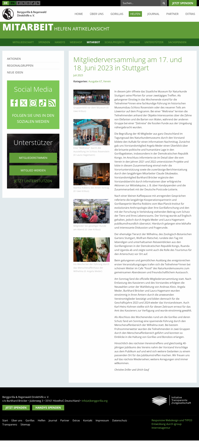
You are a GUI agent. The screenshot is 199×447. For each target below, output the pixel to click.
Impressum (102, 420)
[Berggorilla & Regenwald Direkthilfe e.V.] (24, 14)
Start (5, 420)
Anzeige (134, 42)
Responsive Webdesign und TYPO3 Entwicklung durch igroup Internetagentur (172, 424)
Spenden (44, 42)
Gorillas (117, 14)
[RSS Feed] (38, 3)
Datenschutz (119, 420)
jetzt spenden (182, 3)
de (5, 3)
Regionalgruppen (20, 65)
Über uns (97, 14)
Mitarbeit (93, 42)
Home (79, 14)
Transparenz (9, 424)
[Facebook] (18, 3)
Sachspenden (177, 42)
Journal (153, 14)
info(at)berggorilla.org (95, 400)
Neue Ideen (15, 72)
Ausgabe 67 (95, 81)
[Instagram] (28, 3)
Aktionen (14, 59)
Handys (60, 42)
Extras (190, 14)
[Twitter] (23, 3)
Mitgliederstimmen (33, 158)
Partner (172, 14)
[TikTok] (33, 3)
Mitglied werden (33, 170)
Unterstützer (154, 42)
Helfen (135, 14)
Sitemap (25, 424)
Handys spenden (48, 407)
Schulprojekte (115, 42)
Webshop (76, 42)
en (13, 3)
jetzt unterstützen (33, 180)
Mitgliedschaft (23, 42)
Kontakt (87, 420)
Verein (107, 81)
